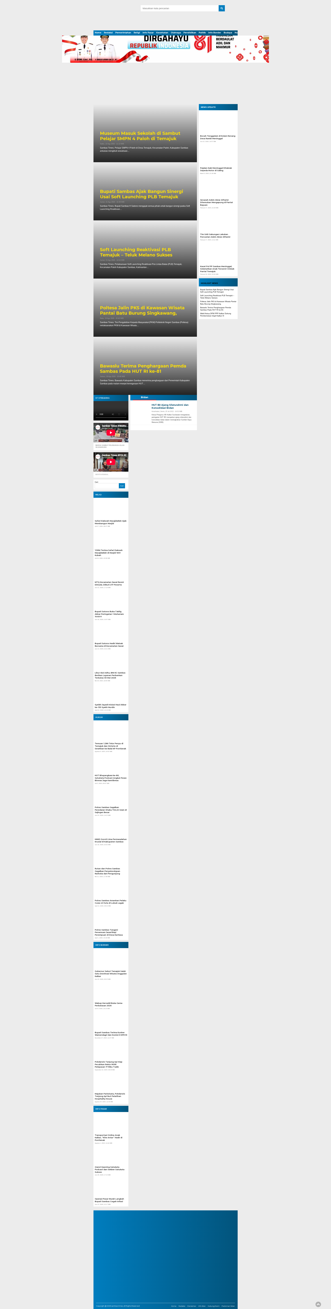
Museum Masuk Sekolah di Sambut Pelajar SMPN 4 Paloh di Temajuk (140, 136)
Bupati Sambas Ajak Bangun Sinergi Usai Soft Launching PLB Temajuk (141, 194)
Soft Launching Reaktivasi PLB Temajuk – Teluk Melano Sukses (136, 252)
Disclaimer (191, 1306)
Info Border (214, 32)
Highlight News (209, 283)
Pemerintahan (123, 32)
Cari (96, 482)
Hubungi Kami (213, 1306)
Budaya (228, 32)
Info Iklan (202, 1306)
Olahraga (176, 32)
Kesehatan (162, 32)
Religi (137, 32)
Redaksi (108, 32)
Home (98, 32)
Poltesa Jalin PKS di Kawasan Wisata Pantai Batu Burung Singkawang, (142, 310)
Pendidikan (189, 32)
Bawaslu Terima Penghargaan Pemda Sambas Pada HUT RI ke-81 (143, 368)
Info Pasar (148, 32)
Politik (202, 32)
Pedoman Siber (228, 1306)
